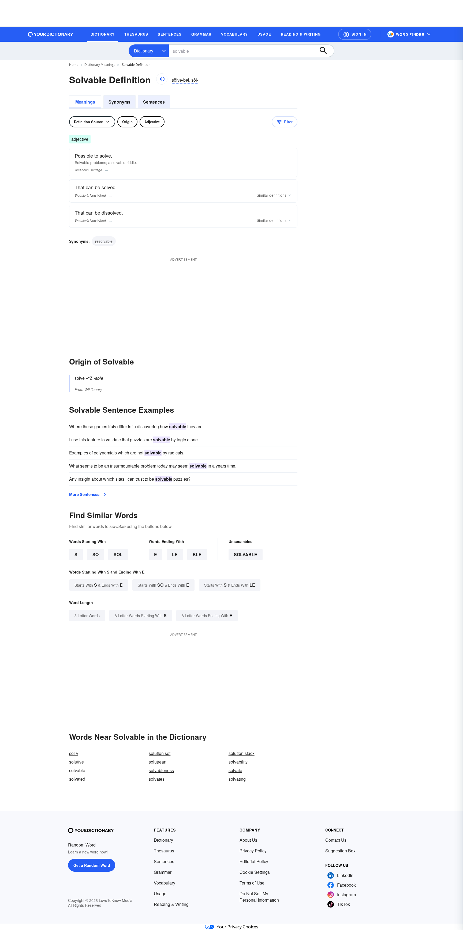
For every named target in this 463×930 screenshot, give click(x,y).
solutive (76, 762)
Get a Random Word (91, 865)
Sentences (154, 102)
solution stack (242, 753)
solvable (245, 554)
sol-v (73, 753)
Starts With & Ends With (98, 585)
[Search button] (326, 51)
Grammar (162, 872)
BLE (197, 554)
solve (79, 378)
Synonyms (119, 102)
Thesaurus (164, 851)
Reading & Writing (171, 904)
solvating (237, 779)
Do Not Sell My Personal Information (259, 896)
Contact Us (335, 840)
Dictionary (143, 51)
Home (74, 64)
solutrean (157, 762)
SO (95, 554)
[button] (354, 34)
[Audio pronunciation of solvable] (161, 79)
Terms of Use (252, 883)
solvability (238, 762)
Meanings (85, 102)
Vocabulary (164, 883)
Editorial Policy (254, 861)
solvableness (161, 770)
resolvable (104, 241)
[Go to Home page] (50, 34)
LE (175, 554)
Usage (160, 893)
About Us (248, 840)
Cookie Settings (255, 872)
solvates (157, 779)
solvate (235, 770)
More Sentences (84, 494)
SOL (118, 554)
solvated (77, 779)
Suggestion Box (340, 851)
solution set (159, 753)
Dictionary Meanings (99, 64)
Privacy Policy (253, 851)
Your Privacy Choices (237, 927)
